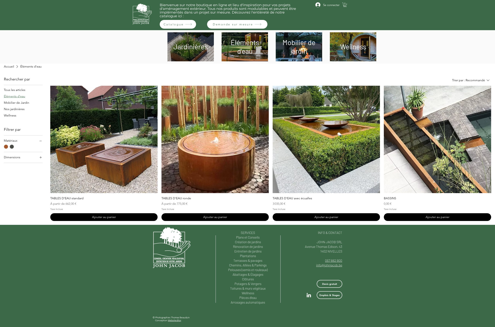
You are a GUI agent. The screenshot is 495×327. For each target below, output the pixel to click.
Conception (168, 320)
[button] (345, 5)
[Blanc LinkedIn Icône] (309, 295)
